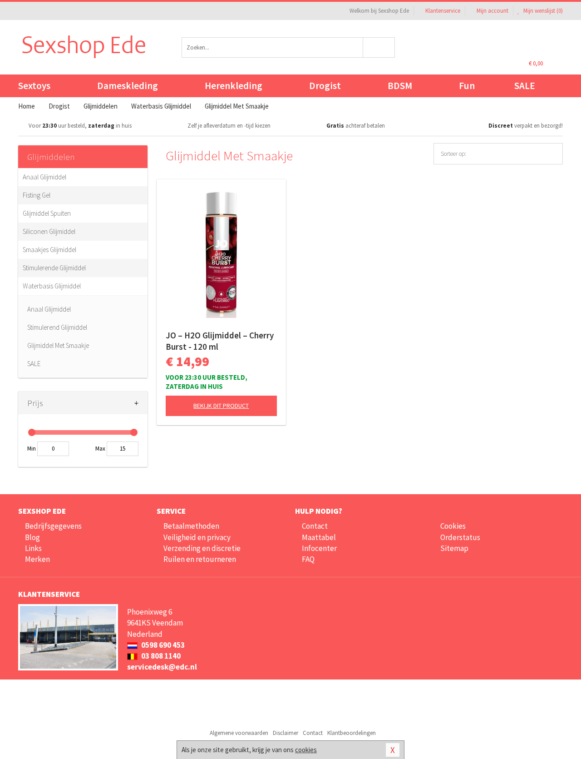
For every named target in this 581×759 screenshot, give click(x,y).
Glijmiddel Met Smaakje (58, 345)
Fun (467, 85)
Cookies (453, 526)
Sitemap (454, 548)
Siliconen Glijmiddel (49, 231)
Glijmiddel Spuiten (47, 213)
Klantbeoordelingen (351, 733)
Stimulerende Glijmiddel (54, 267)
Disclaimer (285, 733)
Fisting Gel (36, 195)
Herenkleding (233, 85)
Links (33, 548)
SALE (524, 85)
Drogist (325, 85)
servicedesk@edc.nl (162, 667)
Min (31, 448)
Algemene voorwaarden (239, 733)
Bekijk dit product (221, 406)
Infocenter (319, 548)
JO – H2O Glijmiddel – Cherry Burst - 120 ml (220, 341)
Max (100, 448)
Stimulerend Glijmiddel (57, 327)
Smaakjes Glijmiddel (49, 249)
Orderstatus (460, 537)
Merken (37, 559)
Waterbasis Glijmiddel (52, 286)
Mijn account (492, 11)
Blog (32, 537)
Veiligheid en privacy (197, 537)
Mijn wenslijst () (542, 11)
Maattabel (319, 537)
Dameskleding (127, 85)
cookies (306, 749)
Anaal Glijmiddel (44, 177)
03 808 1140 (160, 656)
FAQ (308, 559)
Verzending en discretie (202, 548)
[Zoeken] (379, 47)
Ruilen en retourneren (199, 559)
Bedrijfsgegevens (53, 526)
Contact (315, 526)
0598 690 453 (162, 645)
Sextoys (34, 85)
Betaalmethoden (191, 526)
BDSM (400, 85)
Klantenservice (442, 11)
